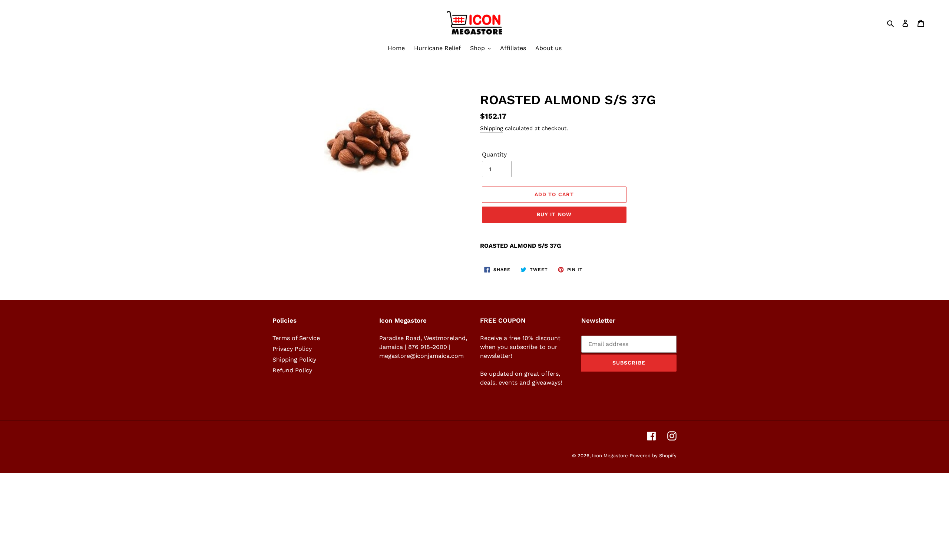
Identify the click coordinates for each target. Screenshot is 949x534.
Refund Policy (292, 370)
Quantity (494, 154)
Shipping (491, 128)
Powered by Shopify (653, 455)
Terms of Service (296, 338)
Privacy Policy (292, 348)
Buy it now (554, 214)
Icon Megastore (610, 455)
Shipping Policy (294, 359)
